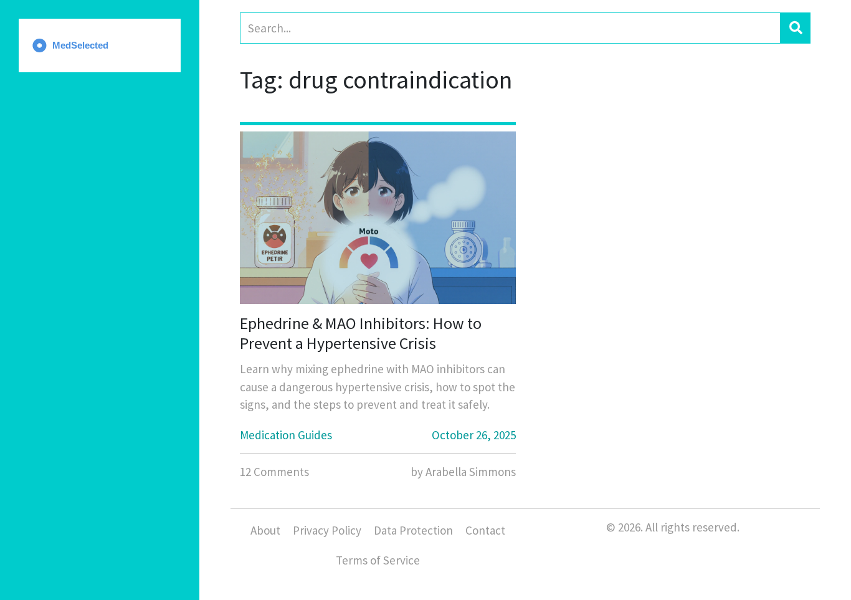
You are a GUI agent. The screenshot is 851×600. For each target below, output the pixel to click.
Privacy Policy (327, 530)
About (265, 530)
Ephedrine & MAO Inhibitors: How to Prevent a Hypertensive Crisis (361, 332)
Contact (485, 530)
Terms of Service (378, 560)
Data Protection (413, 530)
